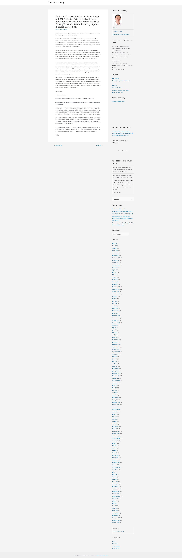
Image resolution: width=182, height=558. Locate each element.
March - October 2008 (118, 531)
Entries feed (115, 543)
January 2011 (115, 457)
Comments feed (116, 546)
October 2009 (115, 493)
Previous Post (58, 145)
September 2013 (116, 380)
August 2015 (115, 325)
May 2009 (114, 505)
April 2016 (114, 306)
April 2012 (114, 421)
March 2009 (115, 510)
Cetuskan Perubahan (117, 87)
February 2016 (115, 310)
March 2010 (115, 481)
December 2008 (116, 517)
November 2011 (116, 433)
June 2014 (114, 359)
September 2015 (116, 322)
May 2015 (114, 332)
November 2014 (116, 347)
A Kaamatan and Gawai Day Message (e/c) (122, 213)
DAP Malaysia (115, 78)
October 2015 (115, 320)
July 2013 (114, 385)
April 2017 (114, 277)
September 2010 (116, 467)
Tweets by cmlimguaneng (118, 101)
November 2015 (116, 318)
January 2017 (115, 284)
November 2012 (116, 404)
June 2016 (114, 301)
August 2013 (115, 383)
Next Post (99, 145)
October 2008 (115, 522)
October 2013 (115, 378)
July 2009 (114, 501)
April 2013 (114, 392)
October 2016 (115, 291)
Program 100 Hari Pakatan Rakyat (120, 90)
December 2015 (116, 315)
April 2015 (114, 335)
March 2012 (115, 424)
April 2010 (114, 479)
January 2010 (115, 486)
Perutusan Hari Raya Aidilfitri (119, 209)
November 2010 (116, 462)
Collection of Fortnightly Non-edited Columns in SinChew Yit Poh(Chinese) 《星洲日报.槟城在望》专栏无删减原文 (122, 133)
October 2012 (115, 407)
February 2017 (115, 282)
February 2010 (115, 484)
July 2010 (114, 472)
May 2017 (114, 274)
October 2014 (115, 349)
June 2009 (114, 503)
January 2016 (115, 313)
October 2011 (115, 436)
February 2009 (115, 513)
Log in (113, 541)
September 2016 (116, 294)
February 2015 (115, 339)
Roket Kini (114, 85)
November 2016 (116, 289)
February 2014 (115, 368)
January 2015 (115, 342)
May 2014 (114, 361)
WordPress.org (116, 548)
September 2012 (116, 409)
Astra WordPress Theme (102, 555)
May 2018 (114, 245)
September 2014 (116, 351)
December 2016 (116, 286)
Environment (58, 29)
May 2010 (114, 477)
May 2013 (114, 390)
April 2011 (114, 450)
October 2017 (115, 262)
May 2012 (114, 419)
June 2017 (114, 272)
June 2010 (114, 474)
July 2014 (114, 356)
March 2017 (115, 279)
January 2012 (115, 428)
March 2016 (115, 308)
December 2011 (116, 431)
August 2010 (115, 469)
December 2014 (116, 344)
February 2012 (115, 426)
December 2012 (116, 402)
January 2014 (115, 371)
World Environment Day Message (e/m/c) (122, 211)
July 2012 (114, 414)
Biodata (115, 27)
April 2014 (114, 363)
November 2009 (116, 491)
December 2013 (116, 373)
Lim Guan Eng (56, 2)
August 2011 (115, 440)
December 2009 (116, 489)
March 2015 (115, 337)
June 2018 (114, 243)
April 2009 (114, 508)
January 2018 (115, 255)
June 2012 (114, 416)
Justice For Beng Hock (117, 92)
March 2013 (115, 395)
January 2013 (115, 400)
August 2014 (115, 354)
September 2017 (116, 265)
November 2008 (116, 520)
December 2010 (116, 460)
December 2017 (116, 257)
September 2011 (116, 438)
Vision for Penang (117, 31)
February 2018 (115, 253)
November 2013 (116, 375)
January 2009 (115, 515)
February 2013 (115, 397)
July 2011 (114, 443)
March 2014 (115, 366)
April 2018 (114, 248)
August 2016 (115, 296)
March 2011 (115, 453)
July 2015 (114, 327)
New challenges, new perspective (121, 34)
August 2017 (115, 267)
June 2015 (114, 330)
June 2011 (114, 445)
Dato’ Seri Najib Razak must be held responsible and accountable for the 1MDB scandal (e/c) (122, 218)
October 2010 (115, 464)
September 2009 (116, 496)
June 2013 (114, 387)
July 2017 (114, 270)
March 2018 (115, 250)
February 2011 (115, 455)
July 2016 (114, 298)
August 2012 (115, 412)
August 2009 (115, 498)
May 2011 (114, 448)
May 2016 (114, 303)
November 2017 (116, 260)
